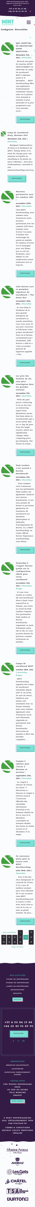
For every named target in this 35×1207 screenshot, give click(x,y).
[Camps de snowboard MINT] (7, 669)
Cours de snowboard (17, 979)
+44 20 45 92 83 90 (17, 11)
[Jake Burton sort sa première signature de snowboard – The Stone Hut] (7, 292)
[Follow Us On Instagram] (18, 1042)
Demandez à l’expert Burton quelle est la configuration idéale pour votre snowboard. (24, 571)
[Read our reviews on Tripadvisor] (23, 1042)
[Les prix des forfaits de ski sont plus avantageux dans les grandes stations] (7, 381)
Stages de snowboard (17, 982)
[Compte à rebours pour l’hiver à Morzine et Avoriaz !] (7, 766)
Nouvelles (27, 58)
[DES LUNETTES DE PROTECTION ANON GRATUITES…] (7, 48)
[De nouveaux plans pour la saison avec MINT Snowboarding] (7, 861)
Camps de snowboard (17, 986)
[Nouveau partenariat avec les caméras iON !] (7, 197)
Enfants (17, 993)
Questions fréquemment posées (17, 1073)
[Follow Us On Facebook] (13, 1042)
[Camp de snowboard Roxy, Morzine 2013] (3, 133)
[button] (26, 22)
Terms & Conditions (17, 1128)
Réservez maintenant (17, 1065)
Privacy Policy (11, 1130)
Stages (19, 589)
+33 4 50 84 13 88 (17, 9)
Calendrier (17, 1068)
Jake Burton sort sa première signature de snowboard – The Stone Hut (25, 292)
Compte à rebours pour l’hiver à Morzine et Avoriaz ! (22, 766)
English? (17, 999)
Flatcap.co (20, 1123)
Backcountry (17, 990)
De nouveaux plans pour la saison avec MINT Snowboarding (23, 861)
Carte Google (17, 1101)
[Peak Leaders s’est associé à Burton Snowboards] (7, 470)
